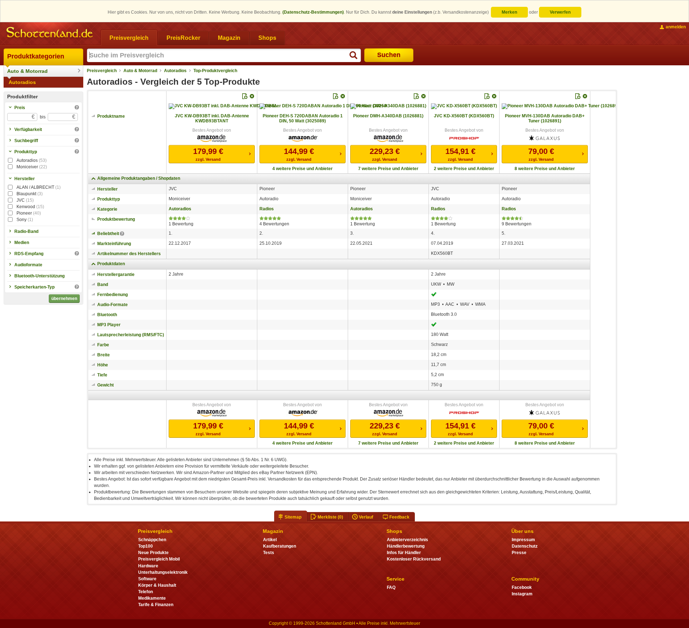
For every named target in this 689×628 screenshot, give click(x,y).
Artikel (270, 539)
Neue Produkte (153, 552)
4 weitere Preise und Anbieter (302, 168)
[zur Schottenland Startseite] (50, 33)
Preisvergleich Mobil (159, 559)
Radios (266, 208)
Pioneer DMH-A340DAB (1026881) (388, 115)
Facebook (522, 587)
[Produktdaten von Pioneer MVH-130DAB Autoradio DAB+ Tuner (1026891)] (558, 106)
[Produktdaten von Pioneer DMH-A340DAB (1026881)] (388, 106)
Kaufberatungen (279, 546)
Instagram (522, 593)
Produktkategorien (35, 56)
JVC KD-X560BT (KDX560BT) (464, 115)
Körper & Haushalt (157, 585)
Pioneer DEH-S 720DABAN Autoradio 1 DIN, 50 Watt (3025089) (303, 118)
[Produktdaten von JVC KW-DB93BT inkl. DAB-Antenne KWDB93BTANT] (223, 106)
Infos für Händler (404, 552)
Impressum (523, 539)
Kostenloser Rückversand (414, 559)
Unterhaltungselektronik (163, 572)
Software (147, 578)
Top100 (145, 546)
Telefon (145, 591)
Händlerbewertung (406, 546)
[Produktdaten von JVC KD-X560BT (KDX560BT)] (464, 106)
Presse (519, 552)
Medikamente (152, 598)
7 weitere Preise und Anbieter (388, 168)
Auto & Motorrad (27, 71)
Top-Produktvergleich (215, 70)
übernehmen (64, 298)
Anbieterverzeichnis (407, 539)
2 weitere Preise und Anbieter (464, 168)
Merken (509, 12)
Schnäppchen (152, 539)
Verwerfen (560, 12)
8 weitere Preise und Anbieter (545, 168)
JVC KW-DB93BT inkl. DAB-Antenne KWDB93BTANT (212, 118)
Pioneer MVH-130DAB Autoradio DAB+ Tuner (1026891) (545, 118)
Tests (268, 552)
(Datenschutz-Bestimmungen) (313, 12)
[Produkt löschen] (252, 96)
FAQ (391, 587)
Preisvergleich (102, 70)
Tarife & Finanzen (155, 604)
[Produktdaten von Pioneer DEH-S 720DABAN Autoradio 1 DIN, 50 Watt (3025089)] (323, 106)
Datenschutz (525, 546)
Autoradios (22, 82)
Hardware (148, 565)
